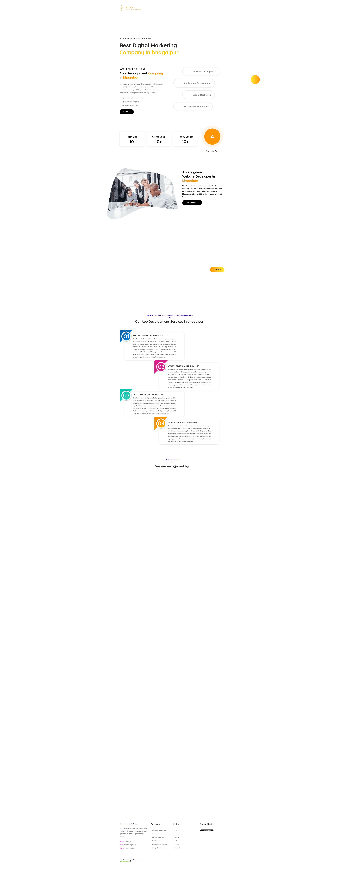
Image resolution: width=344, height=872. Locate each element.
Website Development (158, 837)
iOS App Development (158, 848)
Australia (177, 837)
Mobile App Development (159, 830)
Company (210, 18)
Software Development (158, 834)
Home (162, 18)
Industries (189, 18)
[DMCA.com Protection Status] (125, 861)
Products (199, 18)
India (176, 841)
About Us (170, 18)
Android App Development (159, 844)
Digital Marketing (156, 841)
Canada (177, 844)
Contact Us (220, 18)
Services (178, 18)
